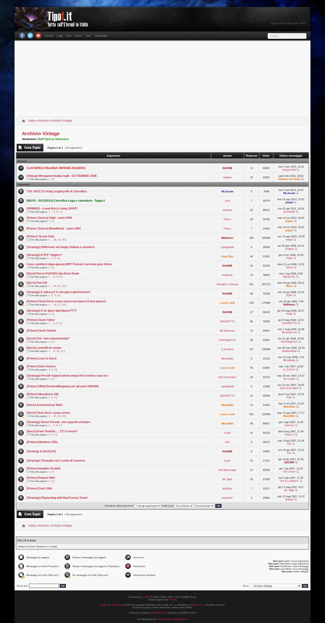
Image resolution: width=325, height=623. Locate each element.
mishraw (227, 210)
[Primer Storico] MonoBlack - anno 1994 (54, 228)
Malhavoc (227, 237)
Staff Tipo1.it (46, 139)
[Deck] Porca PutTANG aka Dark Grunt (53, 273)
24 (63, 416)
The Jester (289, 378)
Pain (289, 397)
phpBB (146, 597)
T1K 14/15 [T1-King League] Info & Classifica (57, 191)
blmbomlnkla (289, 350)
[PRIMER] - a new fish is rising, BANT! (52, 208)
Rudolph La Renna (227, 284)
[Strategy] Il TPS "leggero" (44, 255)
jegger (289, 220)
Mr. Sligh (227, 479)
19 (59, 239)
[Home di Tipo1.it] (53, 25)
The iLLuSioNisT (289, 480)
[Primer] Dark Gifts (39, 488)
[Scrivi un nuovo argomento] (30, 147)
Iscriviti (49, 35)
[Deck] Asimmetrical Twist (44, 405)
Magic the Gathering (111, 604)
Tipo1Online (101, 35)
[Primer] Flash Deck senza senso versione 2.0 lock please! (66, 301)
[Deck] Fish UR (37, 282)
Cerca (78, 35)
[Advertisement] (162, 79)
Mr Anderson (227, 330)
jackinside (289, 211)
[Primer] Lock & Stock (42, 358)
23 (59, 416)
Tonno (289, 267)
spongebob (227, 247)
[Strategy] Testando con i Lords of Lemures (56, 460)
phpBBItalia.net (159, 612)
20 (63, 239)
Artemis (172, 599)
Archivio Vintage (61, 120)
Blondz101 (289, 276)
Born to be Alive (227, 377)
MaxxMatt (227, 405)
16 (55, 304)
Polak (289, 258)
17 (59, 304)
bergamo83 (289, 169)
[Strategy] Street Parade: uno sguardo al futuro (58, 422)
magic (289, 239)
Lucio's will (227, 302)
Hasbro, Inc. (198, 604)
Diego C (289, 434)
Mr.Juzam (227, 191)
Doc (289, 453)
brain (227, 460)
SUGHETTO (227, 321)
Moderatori (62, 139)
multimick (227, 275)
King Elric (227, 256)
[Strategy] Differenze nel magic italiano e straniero (61, 247)
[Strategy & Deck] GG (41, 451)
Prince (227, 219)
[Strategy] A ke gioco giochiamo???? (52, 310)
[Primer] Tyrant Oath (40, 236)
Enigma (289, 248)
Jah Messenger (227, 469)
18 (55, 239)
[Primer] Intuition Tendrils (44, 468)
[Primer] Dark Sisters (41, 366)
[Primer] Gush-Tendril (41, 330)
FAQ (68, 35)
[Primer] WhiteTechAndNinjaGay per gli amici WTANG (63, 386)
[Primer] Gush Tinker (41, 320)
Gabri (227, 432)
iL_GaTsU (289, 369)
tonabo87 (227, 497)
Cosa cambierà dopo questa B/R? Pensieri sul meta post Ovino (69, 264)
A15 (227, 442)
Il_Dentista (227, 349)
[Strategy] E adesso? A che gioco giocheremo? (58, 292)
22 (55, 416)
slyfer (289, 295)
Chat (88, 35)
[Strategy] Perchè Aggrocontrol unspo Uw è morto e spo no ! (67, 375)
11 (62, 351)
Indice (32, 120)
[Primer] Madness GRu (42, 442)
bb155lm (227, 488)
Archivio (43, 120)
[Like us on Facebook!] (22, 35)
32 (55, 286)
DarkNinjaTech (227, 340)
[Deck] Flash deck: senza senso (48, 412)
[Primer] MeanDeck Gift (43, 394)
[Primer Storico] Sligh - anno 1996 (49, 217)
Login (60, 35)
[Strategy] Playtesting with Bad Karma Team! (57, 497)
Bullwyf (289, 499)
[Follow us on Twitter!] (30, 35)
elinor (289, 285)
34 (63, 286)
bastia (289, 202)
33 (59, 286)
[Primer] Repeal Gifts (41, 477)
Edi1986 (227, 168)
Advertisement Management (172, 619)
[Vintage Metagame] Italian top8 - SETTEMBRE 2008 (62, 176)
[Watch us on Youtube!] (38, 35)
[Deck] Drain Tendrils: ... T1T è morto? (52, 431)
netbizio (227, 177)
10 (57, 351)
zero (227, 200)
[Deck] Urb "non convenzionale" (48, 338)
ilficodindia (227, 358)
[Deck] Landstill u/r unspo (44, 347)
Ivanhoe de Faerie (289, 179)
